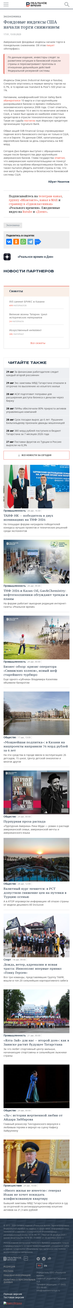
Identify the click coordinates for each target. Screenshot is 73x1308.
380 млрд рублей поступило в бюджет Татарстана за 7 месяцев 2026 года (33, 432)
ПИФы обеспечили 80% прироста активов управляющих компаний (36, 410)
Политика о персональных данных (19, 1281)
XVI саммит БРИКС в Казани (26, 303)
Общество (10, 737)
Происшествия (13, 1185)
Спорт (7, 959)
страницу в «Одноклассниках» (31, 204)
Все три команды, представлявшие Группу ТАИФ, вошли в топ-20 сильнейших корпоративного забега (36, 972)
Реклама (8, 1271)
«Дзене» (41, 212)
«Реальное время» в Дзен (35, 257)
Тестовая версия (14, 1297)
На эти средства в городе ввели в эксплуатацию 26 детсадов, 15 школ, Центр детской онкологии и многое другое (36, 751)
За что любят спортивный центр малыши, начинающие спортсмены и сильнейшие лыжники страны (36, 1047)
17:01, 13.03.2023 (12, 34)
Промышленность (15, 510)
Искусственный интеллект (25, 332)
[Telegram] (30, 241)
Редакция (9, 1266)
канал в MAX (49, 200)
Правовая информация (17, 1275)
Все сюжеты (37, 343)
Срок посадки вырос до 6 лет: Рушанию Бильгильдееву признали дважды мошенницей (35, 421)
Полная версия (13, 1294)
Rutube (27, 212)
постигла (29, 120)
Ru (39, 1265)
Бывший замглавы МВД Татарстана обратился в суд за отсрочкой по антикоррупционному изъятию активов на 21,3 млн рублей (36, 1200)
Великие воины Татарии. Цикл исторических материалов (28, 318)
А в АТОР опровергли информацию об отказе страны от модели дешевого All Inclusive (36, 896)
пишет (50, 45)
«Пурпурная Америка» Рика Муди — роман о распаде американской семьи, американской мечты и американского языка (36, 826)
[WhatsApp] (23, 241)
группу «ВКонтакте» (23, 200)
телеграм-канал (50, 196)
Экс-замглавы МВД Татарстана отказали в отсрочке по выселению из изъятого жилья (36, 384)
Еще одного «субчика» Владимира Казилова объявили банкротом (30, 674)
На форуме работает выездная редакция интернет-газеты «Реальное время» (36, 598)
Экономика (12, 16)
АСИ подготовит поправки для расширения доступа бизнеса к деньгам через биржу (35, 397)
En (45, 1265)
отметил (60, 157)
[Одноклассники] (16, 241)
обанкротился (12, 100)
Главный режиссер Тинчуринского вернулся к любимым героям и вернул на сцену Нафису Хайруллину (33, 1122)
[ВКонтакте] (9, 241)
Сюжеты (16, 291)
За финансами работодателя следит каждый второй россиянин (32, 373)
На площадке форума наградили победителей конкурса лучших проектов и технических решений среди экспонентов (35, 523)
